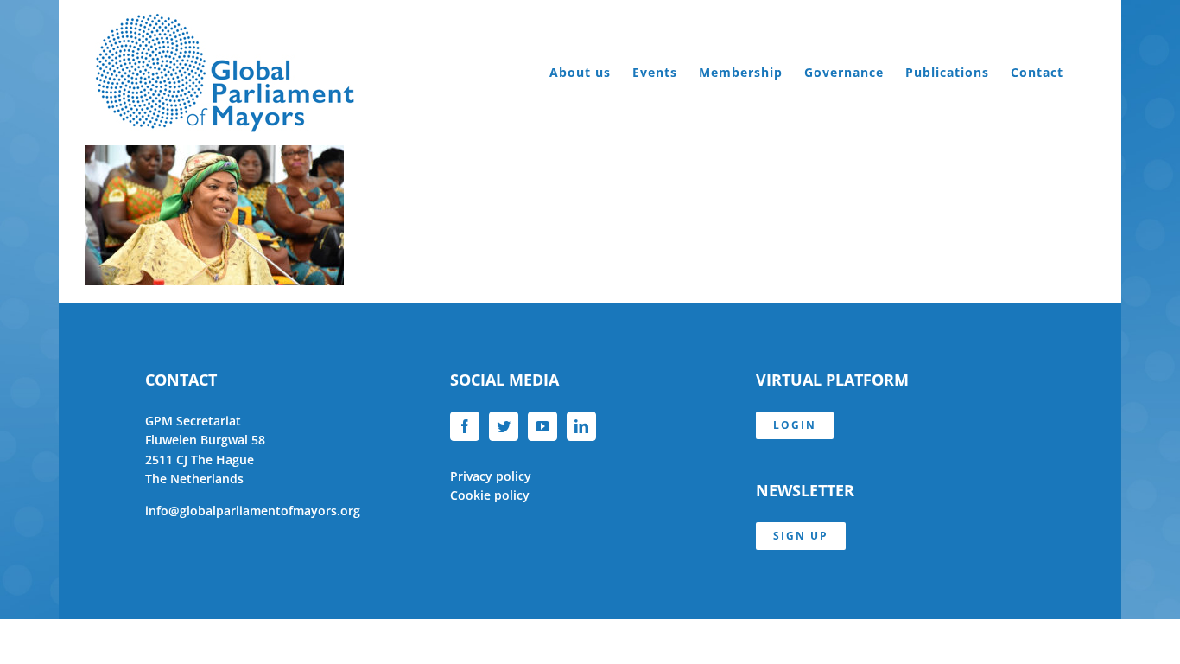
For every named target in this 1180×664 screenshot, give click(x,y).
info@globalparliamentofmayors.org (252, 510)
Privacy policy (490, 476)
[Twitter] (503, 426)
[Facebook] (464, 426)
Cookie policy (490, 495)
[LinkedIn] (581, 426)
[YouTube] (542, 426)
